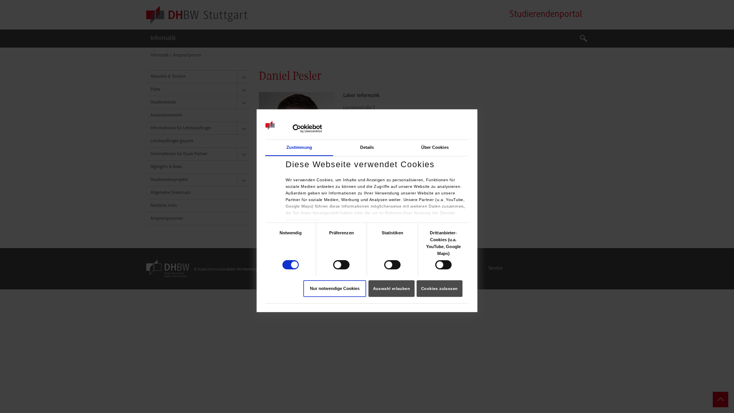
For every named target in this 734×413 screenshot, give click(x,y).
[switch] (341, 264)
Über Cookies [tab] (435, 147)
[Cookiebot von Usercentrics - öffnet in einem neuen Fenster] (297, 128)
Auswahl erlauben (391, 288)
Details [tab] (367, 147)
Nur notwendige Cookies (335, 288)
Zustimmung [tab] (299, 147)
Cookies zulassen (439, 288)
